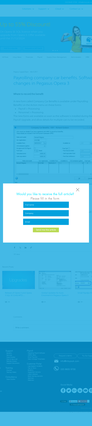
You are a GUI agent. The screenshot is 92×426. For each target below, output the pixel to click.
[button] (77, 189)
